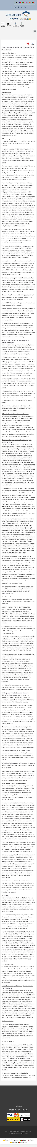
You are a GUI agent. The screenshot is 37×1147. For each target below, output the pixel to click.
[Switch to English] (26, 3)
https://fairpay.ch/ (14, 272)
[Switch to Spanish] (29, 3)
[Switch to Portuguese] (33, 3)
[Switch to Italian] (23, 3)
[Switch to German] (16, 3)
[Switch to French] (20, 3)
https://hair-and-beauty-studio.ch (24, 947)
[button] (34, 31)
